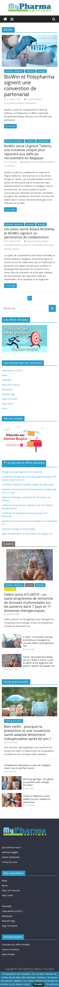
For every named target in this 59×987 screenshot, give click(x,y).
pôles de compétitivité (32, 245)
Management (43, 141)
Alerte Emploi (8, 954)
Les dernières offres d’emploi (25, 463)
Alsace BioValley (34, 241)
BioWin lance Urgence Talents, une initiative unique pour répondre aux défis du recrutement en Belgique (28, 152)
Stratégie (41, 71)
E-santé (29, 585)
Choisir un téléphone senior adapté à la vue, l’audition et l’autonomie (36, 799)
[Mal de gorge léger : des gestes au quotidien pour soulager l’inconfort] (11, 777)
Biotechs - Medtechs (14, 71)
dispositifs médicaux (13, 245)
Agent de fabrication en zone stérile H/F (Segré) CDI (27, 533)
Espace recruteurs (10, 949)
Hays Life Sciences (11, 384)
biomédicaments (34, 99)
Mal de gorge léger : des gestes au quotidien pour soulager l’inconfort (38, 782)
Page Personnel (9, 398)
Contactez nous (9, 862)
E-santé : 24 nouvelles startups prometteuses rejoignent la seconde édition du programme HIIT (38, 641)
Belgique (27, 162)
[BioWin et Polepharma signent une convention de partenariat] (29, 36)
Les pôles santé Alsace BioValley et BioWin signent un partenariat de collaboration (29, 233)
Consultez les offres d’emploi (16, 944)
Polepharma (30, 103)
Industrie (30, 71)
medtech (50, 162)
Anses (5, 408)
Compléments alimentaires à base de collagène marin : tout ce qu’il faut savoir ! (27, 767)
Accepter (38, 984)
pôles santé (48, 245)
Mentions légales (10, 852)
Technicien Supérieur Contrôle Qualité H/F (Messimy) (28, 484)
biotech (35, 162)
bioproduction (10, 103)
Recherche (10, 589)
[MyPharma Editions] (5, 19)
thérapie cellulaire (12, 249)
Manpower (7, 389)
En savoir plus (52, 984)
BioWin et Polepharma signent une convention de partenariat (29, 85)
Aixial (4, 375)
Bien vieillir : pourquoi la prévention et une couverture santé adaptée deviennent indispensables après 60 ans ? (27, 732)
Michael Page (8, 394)
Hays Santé (7, 403)
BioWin (21, 103)
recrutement (9, 166)
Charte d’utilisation (11, 857)
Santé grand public (14, 721)
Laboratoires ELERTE (12, 370)
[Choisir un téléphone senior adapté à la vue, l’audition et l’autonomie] (11, 794)
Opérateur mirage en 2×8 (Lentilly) (18, 529)
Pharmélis (6, 380)
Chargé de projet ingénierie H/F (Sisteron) (22, 471)
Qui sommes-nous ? (11, 847)
